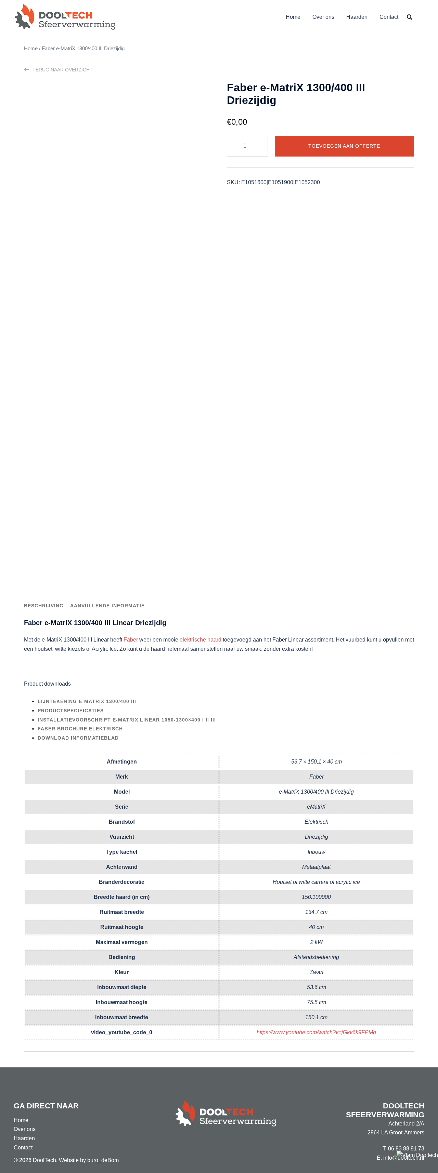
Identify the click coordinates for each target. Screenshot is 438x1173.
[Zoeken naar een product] (409, 17)
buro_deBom (103, 1160)
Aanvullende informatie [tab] (107, 605)
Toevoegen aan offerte (344, 146)
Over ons (323, 17)
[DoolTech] (65, 16)
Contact (388, 17)
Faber (131, 640)
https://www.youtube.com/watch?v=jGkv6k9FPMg (316, 1032)
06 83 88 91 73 (406, 1148)
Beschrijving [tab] (44, 605)
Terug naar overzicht (63, 69)
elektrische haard (200, 640)
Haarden (357, 17)
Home (293, 17)
